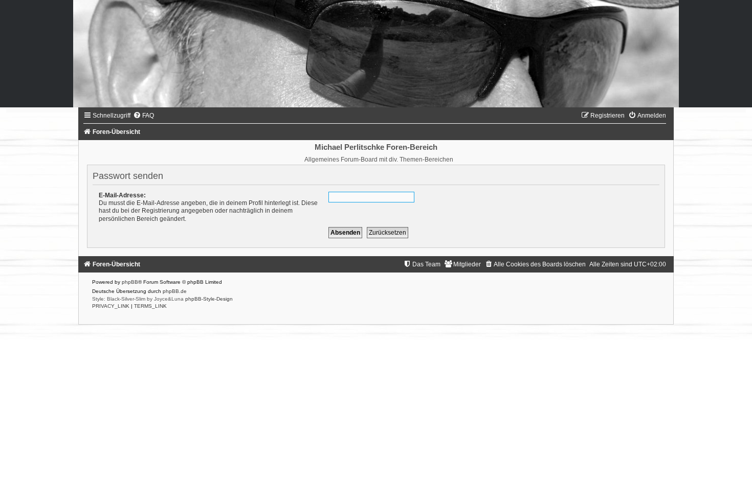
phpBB (130, 282)
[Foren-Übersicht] (376, 53)
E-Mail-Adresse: (122, 195)
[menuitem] (143, 115)
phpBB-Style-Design (209, 299)
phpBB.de (175, 291)
